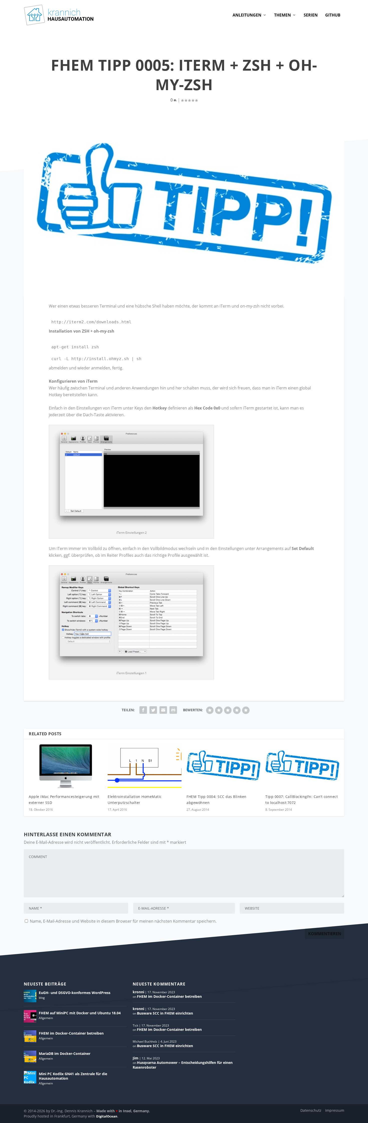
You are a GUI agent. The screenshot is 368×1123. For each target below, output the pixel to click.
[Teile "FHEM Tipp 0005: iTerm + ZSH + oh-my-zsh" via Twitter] (153, 710)
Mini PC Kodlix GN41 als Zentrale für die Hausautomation (73, 1076)
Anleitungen (247, 15)
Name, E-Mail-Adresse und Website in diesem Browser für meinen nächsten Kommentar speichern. (123, 921)
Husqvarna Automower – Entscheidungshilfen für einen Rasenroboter (183, 1064)
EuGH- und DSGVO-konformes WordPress (74, 992)
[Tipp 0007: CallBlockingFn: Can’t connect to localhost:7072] (302, 766)
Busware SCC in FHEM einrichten (165, 1013)
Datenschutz (310, 1110)
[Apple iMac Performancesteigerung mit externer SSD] (66, 766)
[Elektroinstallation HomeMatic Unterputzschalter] (144, 766)
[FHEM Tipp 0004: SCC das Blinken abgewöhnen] (223, 766)
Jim (135, 1058)
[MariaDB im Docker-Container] (30, 1057)
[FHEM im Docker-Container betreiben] (30, 1036)
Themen (282, 15)
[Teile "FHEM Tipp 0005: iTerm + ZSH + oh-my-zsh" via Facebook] (143, 710)
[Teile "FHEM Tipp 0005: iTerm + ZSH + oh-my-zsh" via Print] (173, 710)
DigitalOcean (106, 1116)
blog (42, 998)
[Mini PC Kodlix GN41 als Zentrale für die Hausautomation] (30, 1077)
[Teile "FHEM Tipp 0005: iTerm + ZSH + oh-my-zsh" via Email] (163, 710)
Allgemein (46, 1018)
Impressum (334, 1110)
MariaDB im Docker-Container (64, 1053)
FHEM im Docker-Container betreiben (71, 1033)
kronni (138, 992)
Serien (311, 15)
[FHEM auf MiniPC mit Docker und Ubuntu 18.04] (30, 1016)
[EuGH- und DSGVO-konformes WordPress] (30, 996)
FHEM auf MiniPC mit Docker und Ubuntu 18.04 (80, 1013)
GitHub (332, 15)
